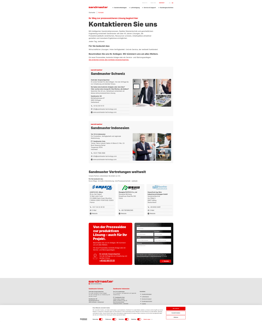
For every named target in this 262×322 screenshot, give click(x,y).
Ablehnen (176, 317)
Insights (144, 2)
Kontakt (162, 2)
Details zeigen (147, 319)
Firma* (138, 225)
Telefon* (156, 237)
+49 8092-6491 (155, 207)
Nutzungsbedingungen (156, 256)
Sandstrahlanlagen (120, 7)
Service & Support (150, 7)
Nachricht (139, 243)
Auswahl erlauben (176, 312)
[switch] (114, 319)
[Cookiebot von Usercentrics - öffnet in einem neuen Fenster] (84, 319)
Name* (138, 231)
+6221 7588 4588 (99, 153)
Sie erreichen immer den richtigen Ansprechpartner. (109, 60)
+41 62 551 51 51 (98, 106)
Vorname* (157, 231)
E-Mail (94, 210)
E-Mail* (139, 237)
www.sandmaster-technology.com (104, 112)
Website (94, 213)
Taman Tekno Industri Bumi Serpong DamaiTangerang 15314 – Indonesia (120, 301)
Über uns (153, 2)
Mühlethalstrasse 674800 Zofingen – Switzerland (96, 301)
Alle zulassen (176, 308)
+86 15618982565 (127, 210)
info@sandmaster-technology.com (105, 109)
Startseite (92, 12)
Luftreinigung (135, 7)
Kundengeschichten (166, 7)
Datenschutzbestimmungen (143, 256)
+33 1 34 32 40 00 (98, 207)
